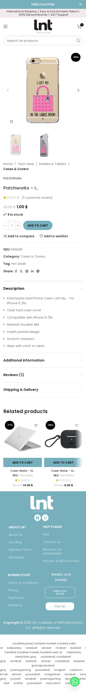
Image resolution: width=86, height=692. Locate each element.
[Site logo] (43, 26)
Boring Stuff (19, 575)
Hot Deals (18, 264)
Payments (16, 598)
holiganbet (52, 674)
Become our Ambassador (52, 551)
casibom (76, 670)
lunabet (15, 661)
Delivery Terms (20, 549)
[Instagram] (45, 517)
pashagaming (20, 670)
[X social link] (21, 271)
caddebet (62, 661)
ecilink (18, 683)
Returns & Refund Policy (61, 561)
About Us (15, 534)
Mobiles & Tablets (52, 164)
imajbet (59, 670)
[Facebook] (37, 517)
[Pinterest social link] (27, 271)
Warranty (15, 605)
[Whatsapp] (75, 681)
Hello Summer (43, 4)
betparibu (14, 648)
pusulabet (42, 670)
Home (8, 164)
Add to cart (38, 225)
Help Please (52, 527)
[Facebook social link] (16, 271)
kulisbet (75, 648)
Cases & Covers (16, 169)
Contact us (51, 542)
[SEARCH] (78, 40)
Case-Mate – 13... (23, 471)
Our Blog (15, 542)
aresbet (31, 648)
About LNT (17, 527)
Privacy (13, 590)
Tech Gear (26, 164)
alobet (46, 648)
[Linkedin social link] (32, 271)
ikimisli (16, 674)
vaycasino (53, 683)
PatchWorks (12, 178)
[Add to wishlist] (36, 425)
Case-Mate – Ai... (63, 471)
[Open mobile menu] (5, 26)
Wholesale (16, 557)
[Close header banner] (80, 4)
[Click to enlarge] (12, 122)
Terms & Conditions (23, 583)
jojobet (15, 679)
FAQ (46, 534)
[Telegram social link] (38, 271)
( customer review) (37, 197)
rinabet (61, 648)
